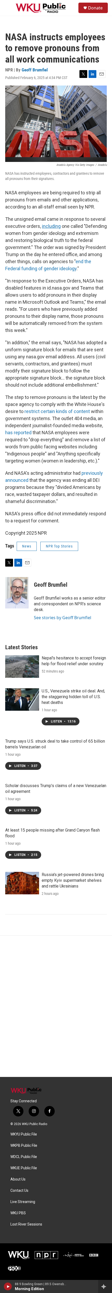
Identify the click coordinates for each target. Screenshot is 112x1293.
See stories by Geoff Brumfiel (62, 617)
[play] (8, 1286)
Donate (95, 7)
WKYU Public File (23, 1134)
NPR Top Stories (59, 546)
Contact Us (19, 1191)
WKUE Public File (23, 1168)
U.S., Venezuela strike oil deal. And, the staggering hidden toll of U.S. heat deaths (73, 696)
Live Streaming (22, 1202)
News (26, 546)
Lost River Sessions (26, 1224)
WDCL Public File (23, 1157)
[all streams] (105, 1286)
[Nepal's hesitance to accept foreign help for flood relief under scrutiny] (22, 666)
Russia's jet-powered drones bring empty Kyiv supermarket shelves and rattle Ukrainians (73, 880)
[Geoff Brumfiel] (17, 592)
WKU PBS (18, 1213)
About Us (18, 1179)
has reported (18, 432)
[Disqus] (56, 1006)
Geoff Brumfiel (35, 69)
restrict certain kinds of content (57, 411)
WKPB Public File (23, 1146)
